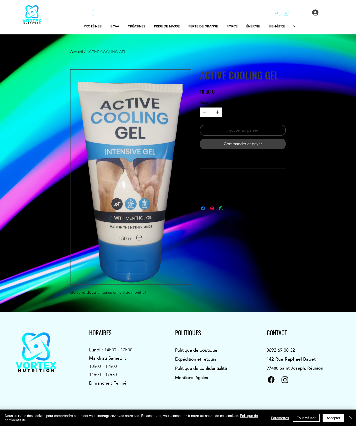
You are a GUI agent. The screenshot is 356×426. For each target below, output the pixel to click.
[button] (286, 13)
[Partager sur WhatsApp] (221, 208)
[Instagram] (284, 379)
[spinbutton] (211, 112)
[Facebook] (271, 379)
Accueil (76, 51)
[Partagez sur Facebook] (203, 208)
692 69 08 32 (282, 350)
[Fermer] (350, 417)
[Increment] (218, 112)
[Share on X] (230, 208)
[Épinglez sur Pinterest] (212, 208)
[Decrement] (204, 112)
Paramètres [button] (280, 417)
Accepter (333, 417)
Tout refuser (306, 417)
